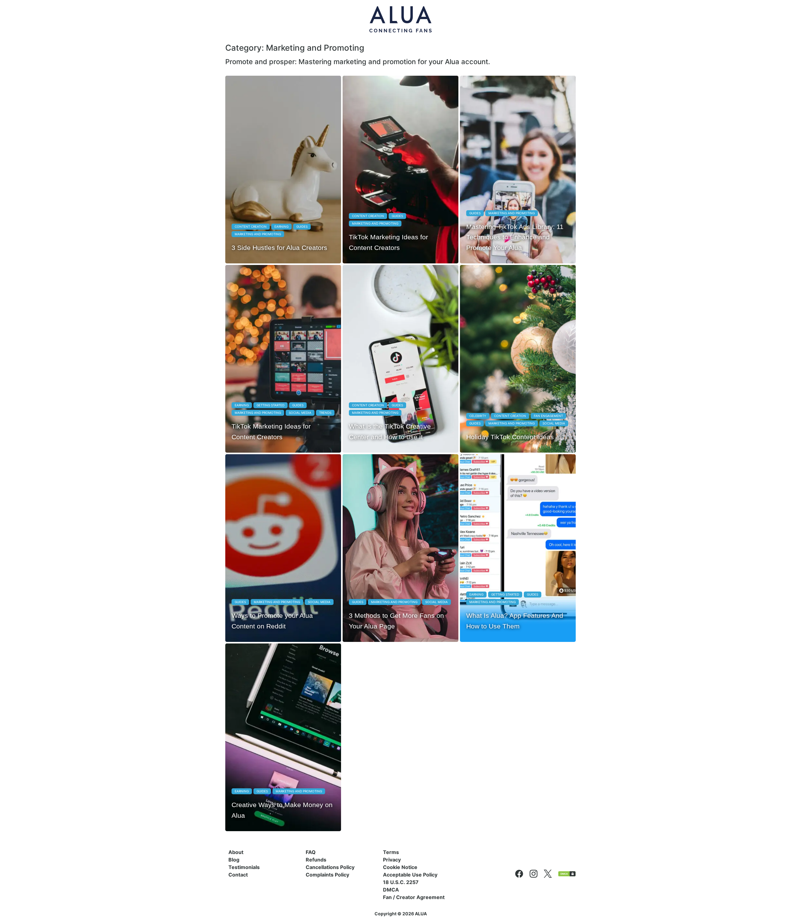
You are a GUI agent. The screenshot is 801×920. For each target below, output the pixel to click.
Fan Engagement (548, 416)
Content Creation (251, 226)
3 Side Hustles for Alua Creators (279, 247)
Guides (302, 226)
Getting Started (270, 405)
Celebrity (477, 416)
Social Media (300, 412)
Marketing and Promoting (258, 234)
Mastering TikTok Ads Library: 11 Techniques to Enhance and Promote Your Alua (515, 237)
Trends (325, 412)
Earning (281, 226)
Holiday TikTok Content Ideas (510, 436)
